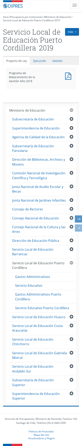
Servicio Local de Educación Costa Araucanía (37, 328)
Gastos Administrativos (32, 276)
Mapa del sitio (41, 434)
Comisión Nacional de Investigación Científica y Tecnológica (38, 175)
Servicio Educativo (28, 285)
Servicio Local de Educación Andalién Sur (32, 368)
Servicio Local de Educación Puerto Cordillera (28, 20)
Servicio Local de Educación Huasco (38, 317)
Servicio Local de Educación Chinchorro (32, 341)
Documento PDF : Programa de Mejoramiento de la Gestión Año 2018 (69, 75)
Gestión (57, 61)
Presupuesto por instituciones (26, 17)
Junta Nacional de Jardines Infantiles (39, 200)
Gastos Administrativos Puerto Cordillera (38, 296)
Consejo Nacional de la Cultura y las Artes (38, 229)
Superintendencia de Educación (36, 128)
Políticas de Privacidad (41, 431)
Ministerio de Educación (57, 17)
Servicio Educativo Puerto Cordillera (42, 308)
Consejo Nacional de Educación (35, 218)
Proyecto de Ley (16, 61)
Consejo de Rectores (27, 209)
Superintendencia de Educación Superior (36, 396)
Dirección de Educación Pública (35, 240)
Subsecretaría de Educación (33, 119)
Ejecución (39, 61)
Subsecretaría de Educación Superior (33, 382)
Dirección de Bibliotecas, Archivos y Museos (38, 161)
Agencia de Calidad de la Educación (38, 137)
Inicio (6, 17)
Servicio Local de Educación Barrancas (32, 251)
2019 (57, 20)
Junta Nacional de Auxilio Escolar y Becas (37, 189)
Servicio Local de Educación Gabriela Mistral (39, 355)
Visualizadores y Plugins (41, 438)
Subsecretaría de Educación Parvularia (33, 148)
